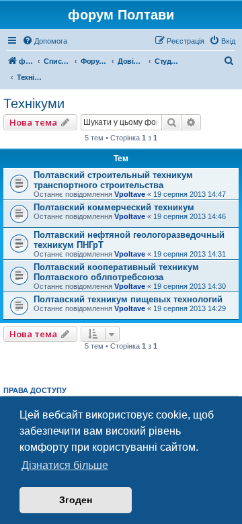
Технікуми (34, 103)
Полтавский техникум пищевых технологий (128, 299)
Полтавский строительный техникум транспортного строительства (113, 180)
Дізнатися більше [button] (65, 465)
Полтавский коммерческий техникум (114, 207)
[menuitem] (44, 41)
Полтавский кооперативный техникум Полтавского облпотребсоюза (116, 272)
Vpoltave (129, 194)
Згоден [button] (75, 499)
